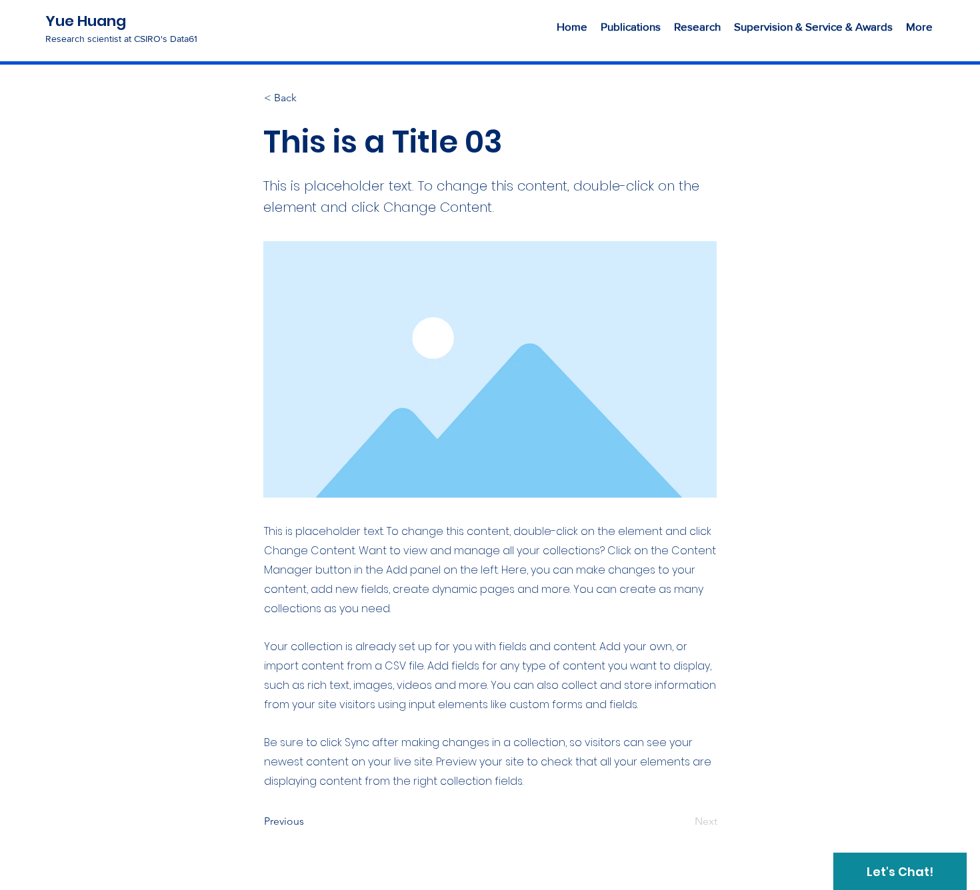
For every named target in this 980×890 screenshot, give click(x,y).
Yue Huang (85, 21)
